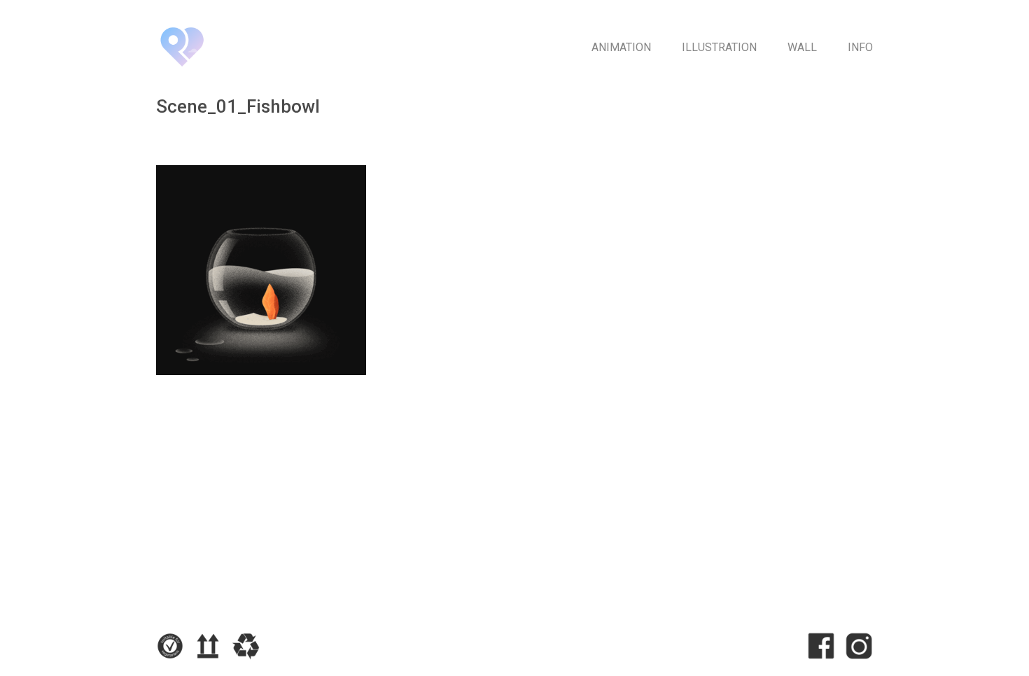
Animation (621, 47)
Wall (802, 47)
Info (860, 47)
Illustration (719, 47)
